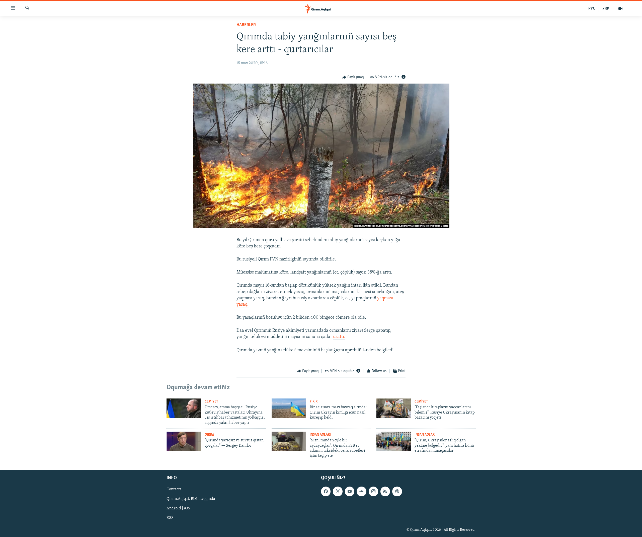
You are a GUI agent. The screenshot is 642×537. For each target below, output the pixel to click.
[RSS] (385, 491)
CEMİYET (211, 402)
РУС (591, 9)
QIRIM (209, 435)
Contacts (174, 489)
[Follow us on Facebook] (326, 491)
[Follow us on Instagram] (373, 491)
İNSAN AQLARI (320, 435)
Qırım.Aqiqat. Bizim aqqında (191, 499)
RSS (170, 518)
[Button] (353, 77)
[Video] (620, 8)
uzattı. (339, 337)
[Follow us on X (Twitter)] (337, 491)
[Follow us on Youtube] (349, 491)
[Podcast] (397, 491)
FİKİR (313, 402)
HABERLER (246, 25)
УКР (605, 9)
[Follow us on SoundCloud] (361, 491)
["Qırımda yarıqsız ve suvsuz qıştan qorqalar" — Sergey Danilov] (184, 441)
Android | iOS (178, 508)
